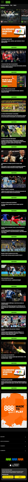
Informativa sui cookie (20, 472)
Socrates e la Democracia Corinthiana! (9, 202)
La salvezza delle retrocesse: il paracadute (9, 113)
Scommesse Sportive (5, 5)
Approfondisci (14, 47)
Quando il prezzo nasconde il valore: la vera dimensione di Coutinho (13, 228)
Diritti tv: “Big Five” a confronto (7, 189)
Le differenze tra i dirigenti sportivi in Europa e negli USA (11, 164)
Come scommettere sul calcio (7, 278)
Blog (11, 5)
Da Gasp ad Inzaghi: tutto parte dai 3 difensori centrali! (10, 329)
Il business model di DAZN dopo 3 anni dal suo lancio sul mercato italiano (12, 303)
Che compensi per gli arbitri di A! (7, 355)
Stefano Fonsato (5, 21)
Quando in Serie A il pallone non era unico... (10, 253)
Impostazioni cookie (5, 474)
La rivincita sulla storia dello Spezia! (8, 138)
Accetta (20, 477)
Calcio (2, 10)
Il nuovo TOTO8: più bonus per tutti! (8, 88)
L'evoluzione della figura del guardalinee (9, 64)
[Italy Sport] (14, 427)
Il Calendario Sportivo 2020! (6, 379)
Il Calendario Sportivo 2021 (6, 39)
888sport (25, 21)
